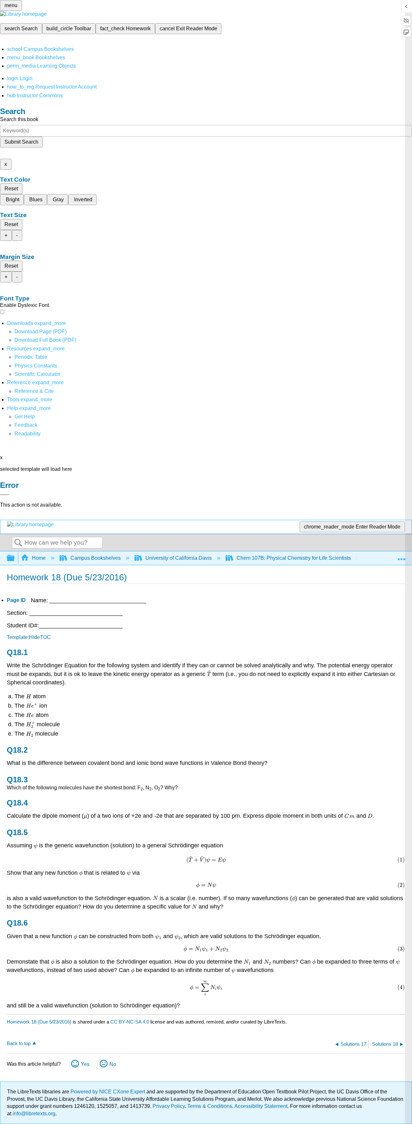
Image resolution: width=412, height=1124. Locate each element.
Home (39, 558)
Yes (85, 1064)
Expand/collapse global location (401, 556)
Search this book (19, 119)
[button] (25, 425)
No (112, 1064)
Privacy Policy (169, 1106)
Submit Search (21, 142)
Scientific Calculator (37, 374)
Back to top (19, 1043)
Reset (11, 188)
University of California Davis (178, 558)
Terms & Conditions (209, 1106)
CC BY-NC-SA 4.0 (129, 1021)
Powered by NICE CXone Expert (108, 1091)
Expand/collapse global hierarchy (14, 558)
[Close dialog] (4, 494)
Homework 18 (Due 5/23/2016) (39, 1021)
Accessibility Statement (260, 1106)
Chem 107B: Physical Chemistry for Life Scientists (293, 558)
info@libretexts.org (33, 1113)
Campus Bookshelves (95, 558)
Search (18, 543)
